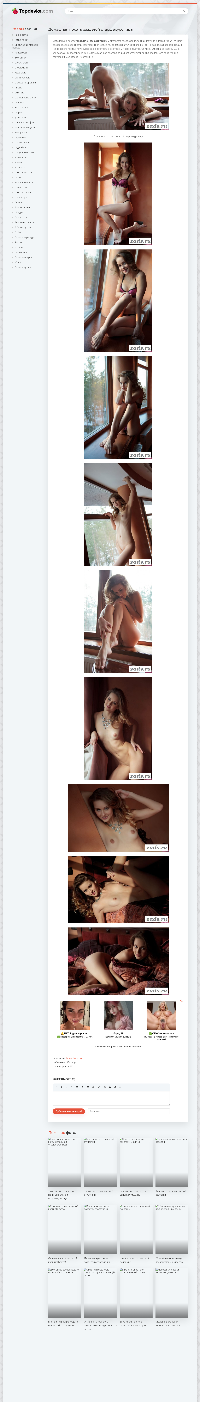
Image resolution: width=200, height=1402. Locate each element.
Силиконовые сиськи (26, 97)
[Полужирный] (56, 1087)
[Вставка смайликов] (93, 1087)
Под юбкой (21, 147)
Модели (19, 247)
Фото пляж (21, 117)
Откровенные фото (25, 122)
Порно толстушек (24, 257)
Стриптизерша (22, 77)
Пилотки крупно (23, 142)
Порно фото (21, 34)
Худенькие (20, 72)
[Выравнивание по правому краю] (88, 1087)
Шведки (19, 212)
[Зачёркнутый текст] (72, 1087)
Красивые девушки (25, 127)
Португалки (21, 217)
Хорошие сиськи (24, 182)
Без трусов (21, 132)
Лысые (18, 87)
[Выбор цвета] (99, 1087)
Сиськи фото (22, 62)
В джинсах (20, 157)
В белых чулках (23, 227)
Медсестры (21, 197)
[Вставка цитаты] (110, 1087)
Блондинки (20, 57)
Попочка (19, 102)
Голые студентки (74, 1058)
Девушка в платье (25, 152)
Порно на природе (24, 237)
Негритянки (21, 252)
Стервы (19, 112)
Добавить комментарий (69, 1111)
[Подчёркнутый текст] (66, 1087)
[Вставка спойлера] (120, 1087)
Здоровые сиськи (24, 222)
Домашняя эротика (25, 82)
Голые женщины (23, 192)
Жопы (18, 262)
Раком (18, 242)
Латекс (18, 177)
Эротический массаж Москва (25, 46)
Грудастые (20, 137)
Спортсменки (22, 67)
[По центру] (82, 1087)
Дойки (18, 232)
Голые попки (21, 39)
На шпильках (21, 107)
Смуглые (19, 92)
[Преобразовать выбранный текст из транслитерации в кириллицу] (115, 1087)
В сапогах (20, 167)
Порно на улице (23, 267)
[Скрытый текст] (105, 1087)
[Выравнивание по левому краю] (77, 1087)
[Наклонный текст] (61, 1087)
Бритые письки (22, 207)
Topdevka (36, 11)
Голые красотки (23, 172)
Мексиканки (21, 187)
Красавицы (21, 52)
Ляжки (18, 202)
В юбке (19, 162)
